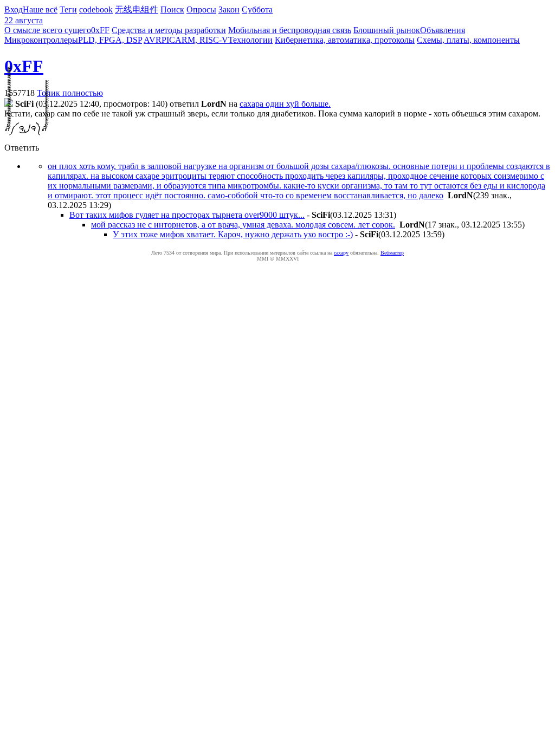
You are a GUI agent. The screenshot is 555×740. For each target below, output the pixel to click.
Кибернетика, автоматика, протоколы (345, 39)
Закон (229, 9)
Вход (13, 9)
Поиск (172, 9)
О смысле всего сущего (47, 30)
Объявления (442, 30)
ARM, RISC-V (201, 39)
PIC (168, 39)
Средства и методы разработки (169, 30)
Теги (68, 9)
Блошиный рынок (386, 30)
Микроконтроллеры (41, 39)
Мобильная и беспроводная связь (289, 30)
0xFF (100, 30)
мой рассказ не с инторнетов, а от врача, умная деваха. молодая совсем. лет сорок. (243, 224)
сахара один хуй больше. (285, 103)
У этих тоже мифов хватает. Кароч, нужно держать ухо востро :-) (233, 234)
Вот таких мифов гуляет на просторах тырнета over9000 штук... (187, 214)
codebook (96, 9)
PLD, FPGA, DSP (110, 39)
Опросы (201, 9)
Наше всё (40, 9)
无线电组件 (136, 9)
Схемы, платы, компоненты (468, 39)
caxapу (341, 253)
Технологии (250, 39)
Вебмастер (392, 253)
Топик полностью (70, 93)
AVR (153, 39)
